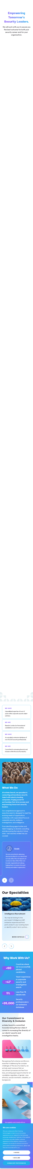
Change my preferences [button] (16, 1163)
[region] (17, 713)
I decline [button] (16, 1158)
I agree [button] (16, 1152)
